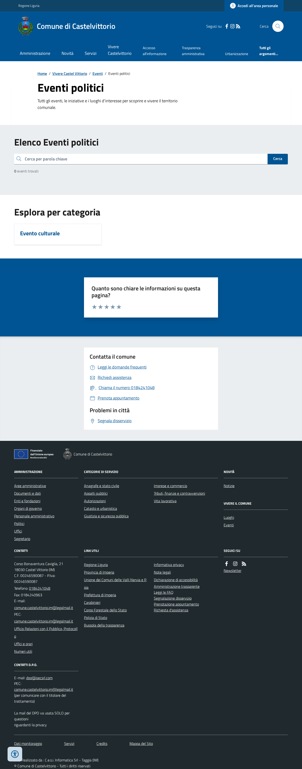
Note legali (162, 572)
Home (42, 73)
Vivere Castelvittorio (120, 49)
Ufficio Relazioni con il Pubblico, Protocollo (46, 632)
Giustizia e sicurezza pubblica (106, 516)
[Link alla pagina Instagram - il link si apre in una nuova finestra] (232, 26)
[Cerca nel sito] (276, 26)
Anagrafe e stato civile (101, 486)
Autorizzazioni (95, 501)
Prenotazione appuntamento (176, 604)
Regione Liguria (28, 5)
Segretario (22, 538)
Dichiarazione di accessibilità (176, 580)
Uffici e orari (23, 644)
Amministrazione (35, 53)
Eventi (97, 73)
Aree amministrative (30, 486)
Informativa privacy (169, 564)
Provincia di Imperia (99, 572)
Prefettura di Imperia (100, 595)
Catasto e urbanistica (100, 508)
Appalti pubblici (96, 493)
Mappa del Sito (141, 743)
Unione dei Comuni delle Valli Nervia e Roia (115, 583)
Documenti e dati (27, 493)
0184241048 (39, 588)
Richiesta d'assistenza (171, 610)
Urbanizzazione (236, 53)
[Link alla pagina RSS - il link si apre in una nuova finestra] (238, 26)
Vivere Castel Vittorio (69, 73)
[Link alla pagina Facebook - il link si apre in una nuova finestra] (227, 26)
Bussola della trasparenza (104, 625)
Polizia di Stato (95, 617)
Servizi (90, 53)
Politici (19, 523)
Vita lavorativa (165, 501)
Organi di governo (28, 508)
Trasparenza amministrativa (193, 50)
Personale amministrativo (34, 516)
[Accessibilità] (15, 754)
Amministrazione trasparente (177, 586)
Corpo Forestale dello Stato (105, 610)
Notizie (229, 486)
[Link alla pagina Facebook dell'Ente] (226, 564)
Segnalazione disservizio (173, 598)
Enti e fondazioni (27, 501)
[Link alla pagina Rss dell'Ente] (244, 564)
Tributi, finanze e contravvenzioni (179, 493)
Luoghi (229, 517)
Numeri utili (23, 651)
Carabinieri (92, 602)
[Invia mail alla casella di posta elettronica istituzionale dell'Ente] (43, 607)
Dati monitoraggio (28, 743)
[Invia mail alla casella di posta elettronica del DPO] (39, 678)
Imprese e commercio (170, 486)
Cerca (277, 158)
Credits (101, 743)
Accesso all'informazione (155, 50)
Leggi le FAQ (163, 592)
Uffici (18, 531)
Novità (67, 53)
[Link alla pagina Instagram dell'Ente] (235, 564)
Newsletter (232, 570)
